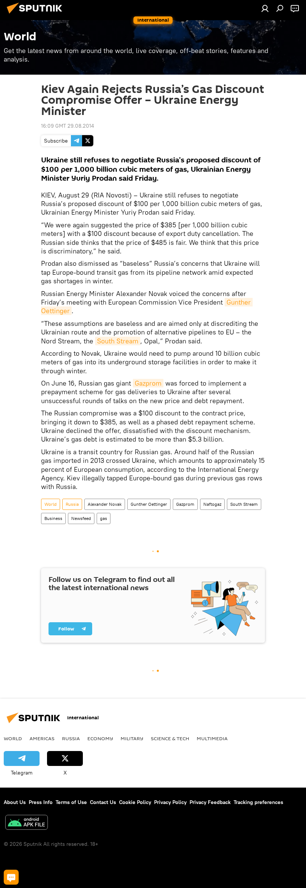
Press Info (41, 802)
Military (132, 738)
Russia (72, 504)
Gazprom (148, 383)
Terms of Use (71, 802)
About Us (15, 802)
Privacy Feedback (210, 802)
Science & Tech (170, 738)
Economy (100, 738)
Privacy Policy (170, 802)
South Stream (117, 341)
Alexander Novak (105, 504)
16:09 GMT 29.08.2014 (67, 125)
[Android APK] (26, 823)
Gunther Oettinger (149, 504)
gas (103, 518)
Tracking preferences (258, 802)
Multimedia (212, 738)
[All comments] (11, 877)
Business (53, 518)
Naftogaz (212, 504)
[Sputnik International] (36, 14)
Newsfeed (81, 518)
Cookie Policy (135, 802)
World (50, 504)
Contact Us (103, 802)
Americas (41, 738)
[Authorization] (264, 8)
